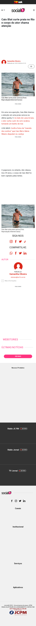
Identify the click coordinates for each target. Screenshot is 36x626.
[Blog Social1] (18, 10)
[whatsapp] (11, 253)
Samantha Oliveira (13, 61)
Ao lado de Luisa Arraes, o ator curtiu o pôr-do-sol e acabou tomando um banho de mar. (17, 121)
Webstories (10, 339)
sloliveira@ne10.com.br (18, 277)
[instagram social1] (11, 241)
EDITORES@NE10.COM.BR (18, 609)
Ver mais (18, 356)
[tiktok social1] (25, 242)
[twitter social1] (20, 241)
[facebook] (15, 253)
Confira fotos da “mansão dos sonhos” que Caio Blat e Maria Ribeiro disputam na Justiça (16, 131)
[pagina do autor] (18, 266)
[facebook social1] (15, 241)
